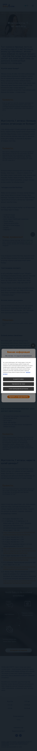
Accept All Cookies (18, 379)
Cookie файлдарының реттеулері (18, 388)
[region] (18, 375)
